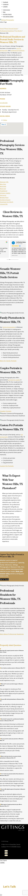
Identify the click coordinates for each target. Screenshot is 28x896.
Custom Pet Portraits (7, 466)
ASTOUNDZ (13, 846)
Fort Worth (18, 31)
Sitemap (19, 846)
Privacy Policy (13, 844)
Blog (4, 12)
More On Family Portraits (8, 361)
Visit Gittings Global (8, 16)
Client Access (6, 10)
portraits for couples (14, 380)
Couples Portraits (5, 411)
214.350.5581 (4, 103)
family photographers (9, 327)
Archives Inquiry (7, 14)
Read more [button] (4, 255)
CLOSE (2, 862)
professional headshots (17, 50)
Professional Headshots (7, 31)
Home (2, 28)
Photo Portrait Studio (11, 28)
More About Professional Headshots (12, 634)
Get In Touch (4, 579)
